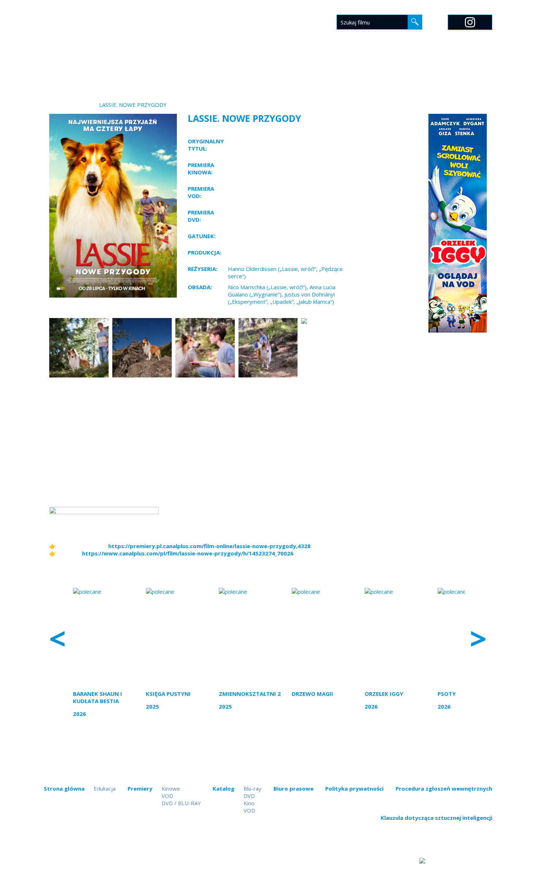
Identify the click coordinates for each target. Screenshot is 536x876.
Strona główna (183, 68)
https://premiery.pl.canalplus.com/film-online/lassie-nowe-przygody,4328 (209, 546)
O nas (391, 68)
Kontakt (422, 68)
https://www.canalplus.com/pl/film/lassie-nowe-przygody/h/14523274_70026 (188, 553)
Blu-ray (252, 788)
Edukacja (359, 68)
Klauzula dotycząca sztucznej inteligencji (436, 817)
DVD (249, 795)
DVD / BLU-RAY (181, 803)
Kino (249, 803)
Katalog (267, 68)
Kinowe (171, 788)
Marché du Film (469, 68)
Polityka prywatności (354, 788)
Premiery (231, 68)
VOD (167, 795)
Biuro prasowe (313, 68)
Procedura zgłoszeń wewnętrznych (444, 788)
